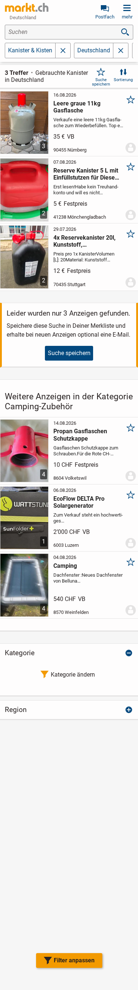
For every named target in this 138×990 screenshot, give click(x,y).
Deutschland (93, 50)
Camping (65, 565)
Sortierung (123, 79)
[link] (27, 7)
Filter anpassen (74, 960)
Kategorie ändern (73, 674)
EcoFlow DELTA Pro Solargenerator (79, 502)
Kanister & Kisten (30, 50)
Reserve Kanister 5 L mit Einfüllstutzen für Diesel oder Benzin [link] (85, 174)
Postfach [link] (104, 17)
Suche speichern (101, 81)
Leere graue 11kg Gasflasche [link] (76, 107)
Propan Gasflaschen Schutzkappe (80, 435)
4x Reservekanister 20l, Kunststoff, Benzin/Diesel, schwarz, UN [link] (84, 241)
